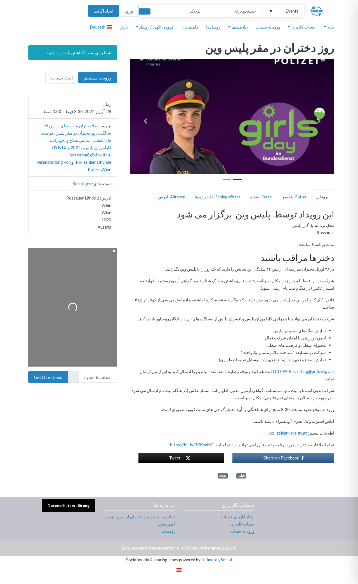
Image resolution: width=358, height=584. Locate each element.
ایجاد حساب (62, 77)
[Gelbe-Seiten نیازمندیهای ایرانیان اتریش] (316, 10)
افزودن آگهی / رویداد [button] (157, 26)
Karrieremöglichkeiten (89, 154)
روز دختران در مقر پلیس (76, 132)
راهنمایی (190, 26)
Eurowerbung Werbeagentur (148, 547)
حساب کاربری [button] (303, 26)
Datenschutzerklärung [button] (69, 505)
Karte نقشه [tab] (261, 196)
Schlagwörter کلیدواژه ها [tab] (218, 196)
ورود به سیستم (98, 77)
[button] (319, 121)
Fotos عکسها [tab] (293, 196)
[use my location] (73, 377)
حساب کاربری (242, 523)
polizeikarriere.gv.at (288, 432)
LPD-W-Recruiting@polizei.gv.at (303, 371)
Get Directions (48, 377)
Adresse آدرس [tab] (171, 196)
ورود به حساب (268, 26)
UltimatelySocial (216, 559)
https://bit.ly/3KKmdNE (192, 444)
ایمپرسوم (166, 523)
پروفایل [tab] (321, 196)
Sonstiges (82, 183)
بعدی (223, 475)
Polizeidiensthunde (93, 162)
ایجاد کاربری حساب (238, 516)
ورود (128, 10)
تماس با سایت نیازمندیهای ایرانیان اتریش (140, 516)
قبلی (241, 475)
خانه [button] (331, 26)
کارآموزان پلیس (97, 147)
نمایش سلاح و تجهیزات (71, 140)
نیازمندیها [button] (240, 26)
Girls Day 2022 (66, 147)
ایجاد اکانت (103, 10)
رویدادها (213, 26)
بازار (124, 26)
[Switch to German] (179, 569)
